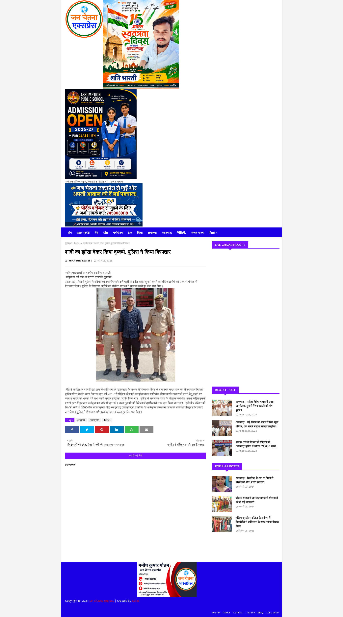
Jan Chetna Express (80, 260)
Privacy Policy (254, 612)
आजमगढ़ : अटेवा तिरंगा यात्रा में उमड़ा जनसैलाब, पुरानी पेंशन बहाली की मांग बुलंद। (255, 406)
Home (216, 612)
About (226, 612)
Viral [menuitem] (181, 232)
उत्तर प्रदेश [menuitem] (83, 232)
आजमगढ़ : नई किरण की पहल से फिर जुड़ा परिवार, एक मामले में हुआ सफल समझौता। (257, 424)
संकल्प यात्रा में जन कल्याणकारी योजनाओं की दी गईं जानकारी (257, 500)
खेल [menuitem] (105, 232)
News (77, 243)
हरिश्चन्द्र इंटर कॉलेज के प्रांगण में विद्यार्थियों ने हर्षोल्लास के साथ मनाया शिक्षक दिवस (257, 522)
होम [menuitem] (70, 232)
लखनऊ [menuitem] (152, 232)
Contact (237, 612)
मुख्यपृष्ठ (68, 243)
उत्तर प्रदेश (94, 420)
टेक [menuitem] (130, 232)
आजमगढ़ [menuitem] (167, 232)
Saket (135, 600)
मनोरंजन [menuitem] (118, 232)
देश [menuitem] (96, 232)
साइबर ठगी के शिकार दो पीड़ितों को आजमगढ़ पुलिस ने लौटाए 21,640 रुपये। (257, 444)
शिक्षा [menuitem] (140, 232)
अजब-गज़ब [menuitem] (197, 232)
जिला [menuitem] (212, 232)
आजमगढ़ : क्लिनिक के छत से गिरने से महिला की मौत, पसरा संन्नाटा (255, 480)
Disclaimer (273, 612)
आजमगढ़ (81, 420)
